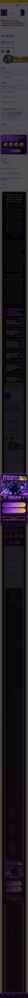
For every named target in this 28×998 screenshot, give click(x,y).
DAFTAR (14, 510)
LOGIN (14, 504)
